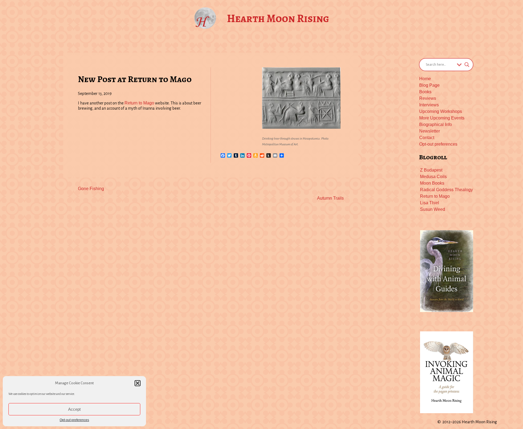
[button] (137, 383)
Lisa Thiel (429, 202)
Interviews (429, 105)
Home (425, 78)
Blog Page (429, 85)
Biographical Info (435, 124)
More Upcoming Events (441, 118)
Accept (74, 409)
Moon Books (432, 183)
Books (425, 91)
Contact (426, 137)
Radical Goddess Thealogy (446, 189)
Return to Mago (139, 103)
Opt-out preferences (74, 420)
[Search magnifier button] (467, 64)
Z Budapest (431, 170)
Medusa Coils (433, 176)
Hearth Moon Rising (278, 18)
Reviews (427, 98)
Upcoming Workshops (440, 111)
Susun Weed (432, 209)
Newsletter (429, 131)
